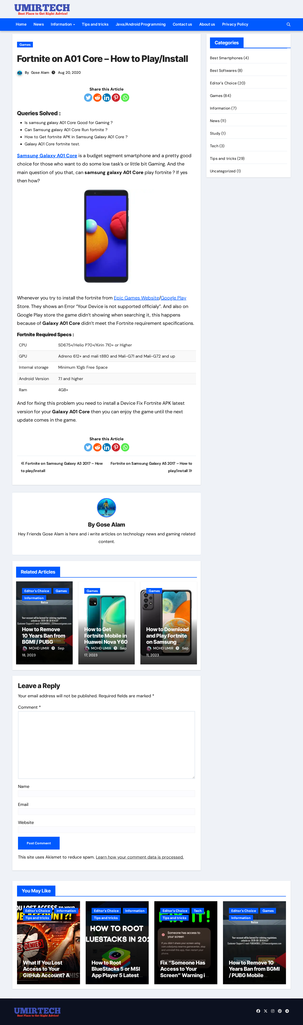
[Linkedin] (106, 97)
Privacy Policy (235, 24)
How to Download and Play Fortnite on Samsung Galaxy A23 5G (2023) (167, 641)
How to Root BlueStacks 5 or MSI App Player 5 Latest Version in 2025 (116, 972)
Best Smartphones (226, 57)
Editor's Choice (36, 591)
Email (23, 804)
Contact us (182, 24)
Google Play (173, 298)
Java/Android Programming (141, 24)
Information (62, 24)
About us (207, 24)
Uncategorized (223, 171)
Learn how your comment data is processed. (140, 857)
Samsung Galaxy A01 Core (47, 155)
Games (25, 44)
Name (23, 786)
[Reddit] (97, 97)
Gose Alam (40, 72)
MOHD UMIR (39, 648)
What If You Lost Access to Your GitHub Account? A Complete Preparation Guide (46, 975)
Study (215, 133)
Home (21, 24)
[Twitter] (88, 97)
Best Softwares (223, 70)
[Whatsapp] (125, 97)
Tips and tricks (95, 24)
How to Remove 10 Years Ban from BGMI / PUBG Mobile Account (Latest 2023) (43, 641)
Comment (29, 707)
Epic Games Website (136, 298)
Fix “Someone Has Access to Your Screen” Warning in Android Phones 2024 (184, 975)
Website (26, 822)
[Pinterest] (116, 97)
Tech (214, 145)
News (39, 24)
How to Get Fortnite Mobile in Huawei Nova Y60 (106, 635)
